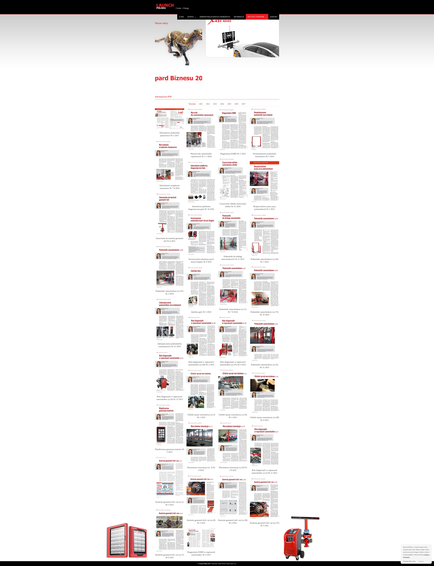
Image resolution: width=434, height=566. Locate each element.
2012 (208, 104)
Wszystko (192, 104)
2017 (243, 104)
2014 (222, 104)
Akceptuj (421, 561)
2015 (229, 104)
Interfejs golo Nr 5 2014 (201, 312)
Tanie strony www (231, 563)
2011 (201, 104)
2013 (215, 104)
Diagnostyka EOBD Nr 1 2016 (232, 154)
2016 (236, 104)
